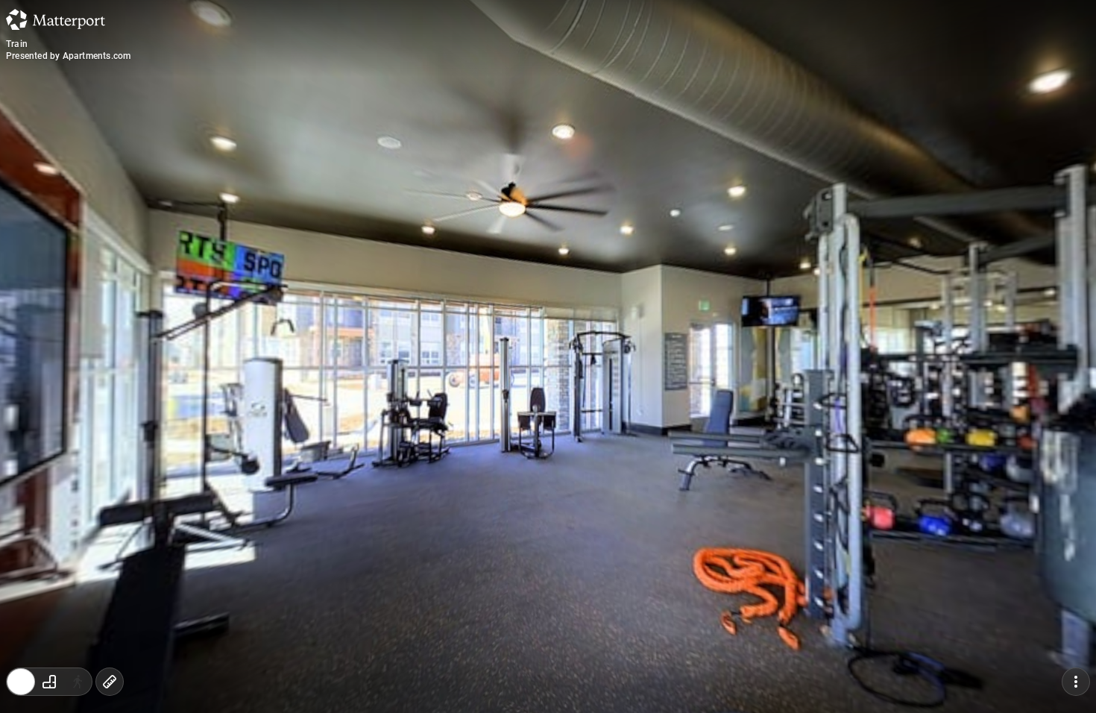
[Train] (548, 356)
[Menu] (1076, 682)
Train (17, 44)
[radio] (21, 681)
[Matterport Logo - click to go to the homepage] (55, 19)
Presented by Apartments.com (68, 56)
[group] (49, 682)
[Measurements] (109, 682)
